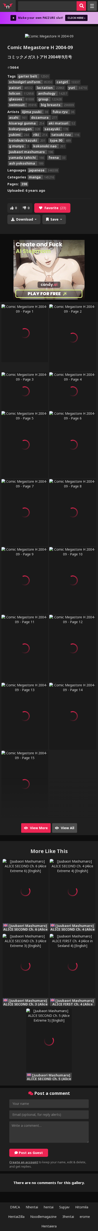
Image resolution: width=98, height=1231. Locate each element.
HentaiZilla (16, 1216)
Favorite (55, 208)
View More (38, 828)
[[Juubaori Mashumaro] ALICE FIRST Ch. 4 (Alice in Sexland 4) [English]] (72, 966)
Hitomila (81, 1207)
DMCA (15, 1207)
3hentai (68, 1216)
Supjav (64, 1207)
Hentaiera (49, 1226)
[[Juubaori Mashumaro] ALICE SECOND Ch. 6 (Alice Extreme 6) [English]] (25, 891)
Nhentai (32, 1207)
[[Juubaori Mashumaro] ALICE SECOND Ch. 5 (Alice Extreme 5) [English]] (49, 1041)
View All (67, 828)
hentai (49, 1207)
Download (24, 219)
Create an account (23, 1162)
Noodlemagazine (43, 1216)
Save (54, 219)
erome (85, 1216)
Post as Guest (30, 1152)
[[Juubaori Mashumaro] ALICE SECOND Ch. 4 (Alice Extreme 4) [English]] (72, 891)
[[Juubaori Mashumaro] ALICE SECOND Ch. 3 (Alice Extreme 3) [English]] (25, 966)
